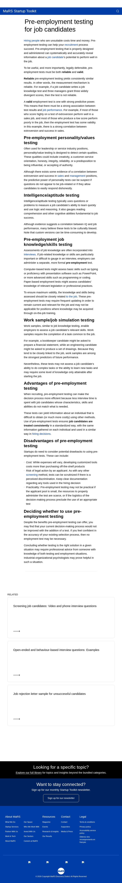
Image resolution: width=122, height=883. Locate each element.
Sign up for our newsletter (61, 798)
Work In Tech (10, 836)
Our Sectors (28, 836)
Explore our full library (29, 772)
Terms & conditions (87, 822)
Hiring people (32, 40)
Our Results (47, 836)
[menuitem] (14, 822)
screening (32, 474)
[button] (117, 11)
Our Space (28, 822)
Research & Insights (50, 832)
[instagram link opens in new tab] (53, 862)
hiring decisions (41, 433)
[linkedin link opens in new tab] (71, 862)
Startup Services (11, 827)
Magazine (46, 822)
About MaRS (12, 817)
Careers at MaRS (31, 841)
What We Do (10, 822)
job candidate (55, 57)
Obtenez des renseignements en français (87, 839)
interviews (30, 254)
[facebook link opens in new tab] (35, 862)
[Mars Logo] (61, 871)
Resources (48, 817)
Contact (65, 817)
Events (45, 827)
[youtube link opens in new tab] (88, 862)
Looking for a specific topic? (61, 767)
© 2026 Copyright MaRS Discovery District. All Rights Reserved (61, 876)
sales (61, 175)
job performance (52, 110)
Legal (83, 817)
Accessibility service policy (88, 831)
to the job (71, 296)
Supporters (65, 827)
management (77, 175)
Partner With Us (11, 832)
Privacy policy (85, 827)
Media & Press (67, 832)
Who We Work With (31, 827)
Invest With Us (29, 832)
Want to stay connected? (61, 784)
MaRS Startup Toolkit (19, 11)
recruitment (71, 44)
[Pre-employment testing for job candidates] (83, 575)
